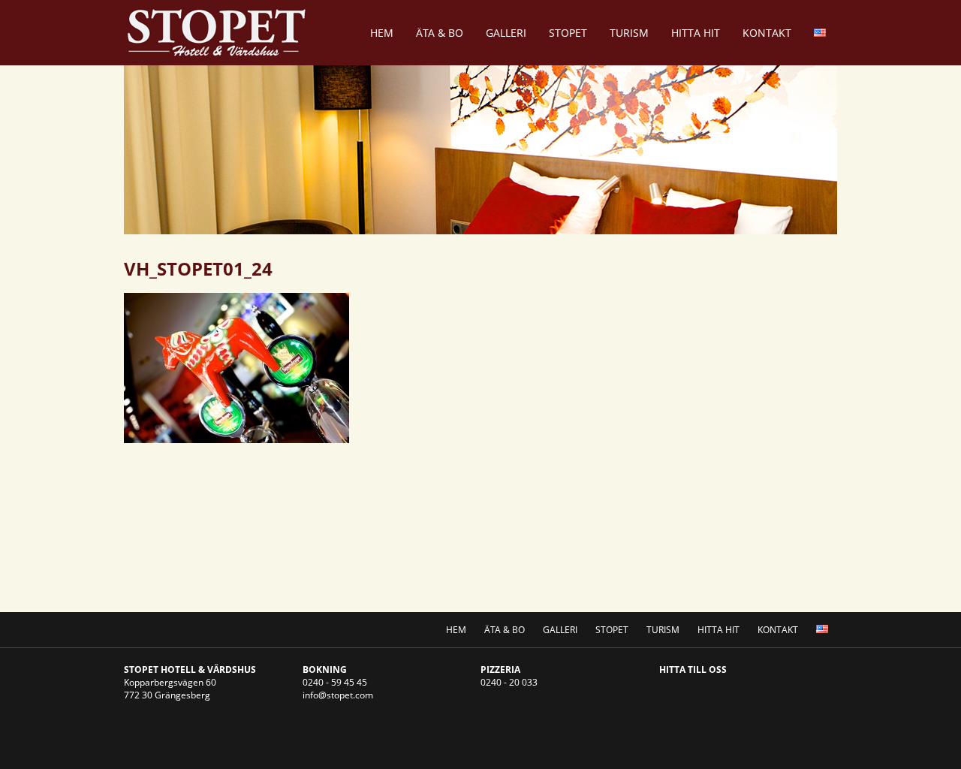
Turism (629, 33)
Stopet (568, 33)
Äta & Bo (439, 33)
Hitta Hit (695, 33)
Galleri (506, 33)
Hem (381, 33)
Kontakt (767, 33)
